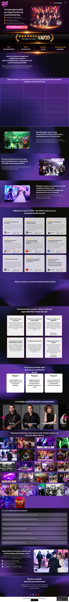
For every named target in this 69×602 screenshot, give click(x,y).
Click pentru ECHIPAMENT (53, 355)
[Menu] (65, 3)
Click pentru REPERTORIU (53, 333)
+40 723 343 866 (57, 2)
